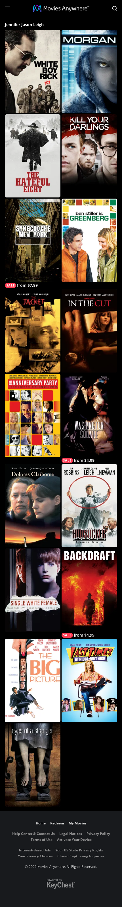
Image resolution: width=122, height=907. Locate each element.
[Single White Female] (32, 590)
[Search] (114, 8)
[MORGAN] (89, 71)
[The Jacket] (32, 331)
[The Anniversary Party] (32, 415)
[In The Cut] (89, 331)
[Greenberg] (89, 240)
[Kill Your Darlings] (89, 156)
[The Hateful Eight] (32, 156)
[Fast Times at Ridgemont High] (89, 680)
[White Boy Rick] (32, 71)
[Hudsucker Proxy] (89, 506)
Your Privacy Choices (35, 856)
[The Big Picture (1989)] (32, 680)
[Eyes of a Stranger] (32, 765)
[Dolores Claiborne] (32, 506)
